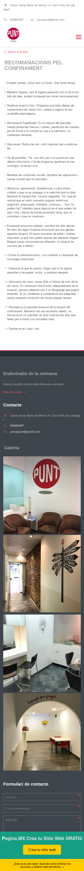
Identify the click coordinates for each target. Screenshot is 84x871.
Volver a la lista (18, 51)
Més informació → (14, 392)
